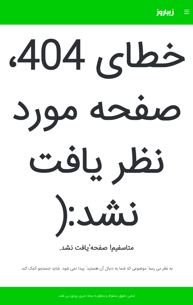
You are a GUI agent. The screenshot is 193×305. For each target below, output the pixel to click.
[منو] (186, 14)
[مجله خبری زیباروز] (165, 12)
